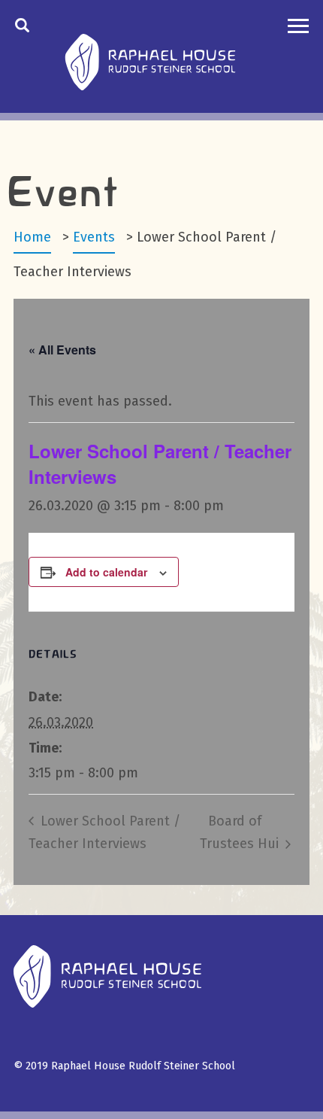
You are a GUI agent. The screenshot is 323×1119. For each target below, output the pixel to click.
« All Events (62, 349)
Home (32, 237)
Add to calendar (106, 571)
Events (94, 237)
